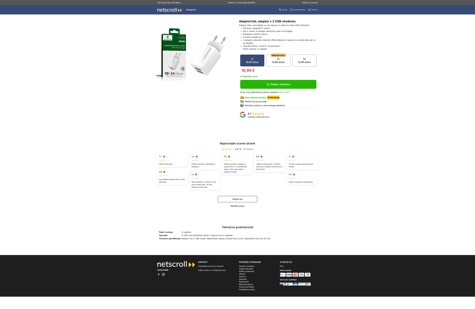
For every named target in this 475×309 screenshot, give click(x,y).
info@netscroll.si (219, 270)
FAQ (281, 266)
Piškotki (242, 274)
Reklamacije (244, 282)
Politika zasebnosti (246, 271)
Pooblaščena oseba (247, 289)
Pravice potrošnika (246, 287)
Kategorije (190, 10)
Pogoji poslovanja (246, 269)
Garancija (243, 279)
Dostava (242, 276)
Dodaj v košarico (280, 84)
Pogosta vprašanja (246, 266)
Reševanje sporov (246, 284)
